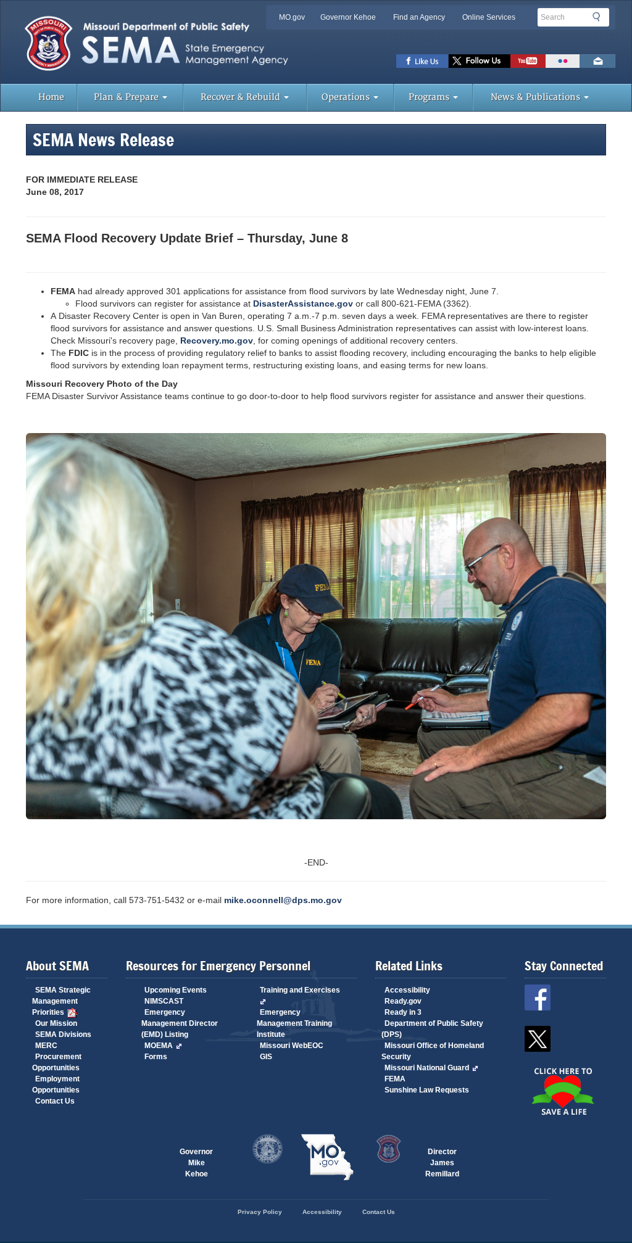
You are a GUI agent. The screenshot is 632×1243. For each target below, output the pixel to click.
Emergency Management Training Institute (294, 1023)
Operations (347, 97)
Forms (155, 1056)
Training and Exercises (300, 990)
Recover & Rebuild (242, 97)
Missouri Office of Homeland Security (432, 1051)
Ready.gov (403, 1001)
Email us (597, 61)
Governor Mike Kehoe (196, 1157)
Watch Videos (528, 61)
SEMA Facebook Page (422, 61)
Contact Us (55, 1101)
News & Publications (537, 97)
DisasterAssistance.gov (303, 303)
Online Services (488, 17)
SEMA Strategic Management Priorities (61, 1001)
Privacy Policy (260, 1211)
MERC (46, 1045)
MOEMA (158, 1045)
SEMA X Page (479, 61)
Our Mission (56, 1023)
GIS (266, 1056)
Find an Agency (419, 17)
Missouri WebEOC (291, 1045)
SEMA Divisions (63, 1034)
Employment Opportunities (56, 1084)
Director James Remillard (442, 1157)
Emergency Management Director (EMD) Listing (179, 1023)
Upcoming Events (175, 990)
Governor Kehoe (348, 17)
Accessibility (407, 990)
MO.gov (292, 17)
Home (51, 97)
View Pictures (563, 61)
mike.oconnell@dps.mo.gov (283, 900)
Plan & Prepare (127, 97)
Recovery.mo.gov (216, 340)
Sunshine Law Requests (427, 1090)
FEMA (395, 1079)
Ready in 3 (403, 1012)
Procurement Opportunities (56, 1062)
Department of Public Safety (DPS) (432, 1029)
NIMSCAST (163, 1001)
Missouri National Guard (427, 1067)
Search (599, 17)
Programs (430, 97)
